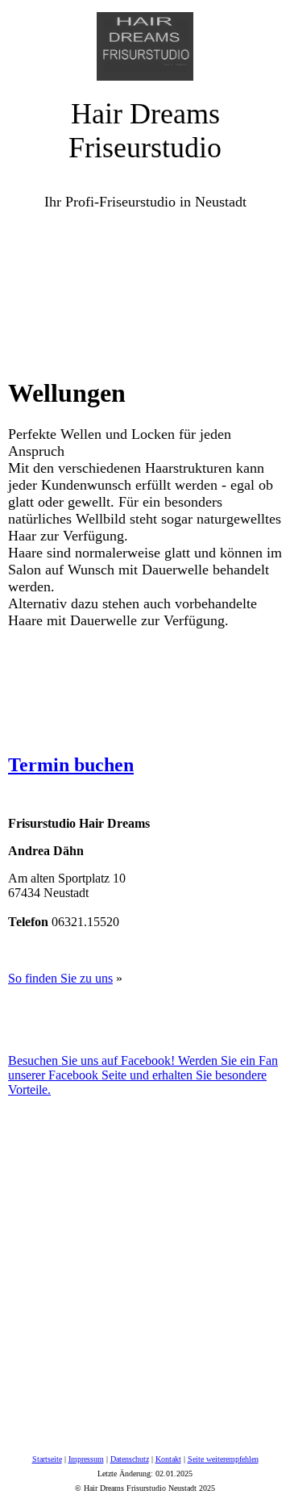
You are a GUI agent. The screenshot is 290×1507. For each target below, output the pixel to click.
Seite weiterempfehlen (223, 1459)
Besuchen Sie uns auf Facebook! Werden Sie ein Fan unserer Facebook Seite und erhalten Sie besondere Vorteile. (143, 1075)
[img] (145, 40)
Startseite (47, 1459)
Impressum (86, 1459)
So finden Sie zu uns (60, 978)
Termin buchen (71, 764)
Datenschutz (129, 1459)
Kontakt (168, 1459)
